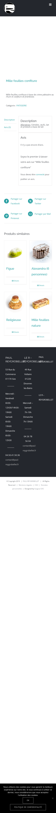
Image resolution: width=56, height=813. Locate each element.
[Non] (52, 798)
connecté (40, 174)
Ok (28, 800)
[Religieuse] (15, 303)
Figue (10, 268)
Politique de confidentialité (28, 807)
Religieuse (13, 320)
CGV (36, 485)
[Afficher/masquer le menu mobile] (50, 4)
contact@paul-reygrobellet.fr (10, 462)
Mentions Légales (25, 485)
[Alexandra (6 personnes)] (40, 252)
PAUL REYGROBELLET (31, 481)
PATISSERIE (21, 105)
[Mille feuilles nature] (40, 303)
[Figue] (15, 252)
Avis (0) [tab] (7, 127)
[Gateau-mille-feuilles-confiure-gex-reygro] (28, 48)
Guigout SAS (39, 489)
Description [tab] (9, 119)
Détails (16, 281)
